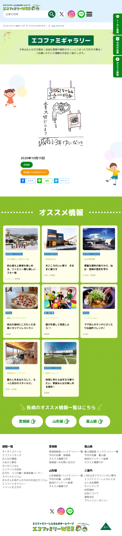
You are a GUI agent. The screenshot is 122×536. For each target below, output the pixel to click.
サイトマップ (91, 486)
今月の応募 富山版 (95, 455)
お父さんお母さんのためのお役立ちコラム (24, 480)
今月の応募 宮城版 (59, 455)
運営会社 (89, 497)
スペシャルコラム (11, 476)
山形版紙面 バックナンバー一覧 (66, 475)
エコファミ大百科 (11, 469)
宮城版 (24, 421)
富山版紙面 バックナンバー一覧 (101, 451)
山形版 (58, 421)
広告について (91, 493)
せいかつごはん (10, 465)
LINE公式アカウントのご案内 (100, 475)
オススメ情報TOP (58, 458)
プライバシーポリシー (96, 500)
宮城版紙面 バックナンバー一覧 (66, 451)
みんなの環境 (9, 458)
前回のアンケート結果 (61, 482)
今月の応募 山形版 (59, 479)
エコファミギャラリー (38, 26)
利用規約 (89, 489)
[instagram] (71, 16)
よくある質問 (91, 482)
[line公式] (70, 513)
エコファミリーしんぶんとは (99, 479)
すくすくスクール (11, 451)
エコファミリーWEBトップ (14, 26)
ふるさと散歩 (9, 462)
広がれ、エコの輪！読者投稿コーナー (22, 473)
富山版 (91, 421)
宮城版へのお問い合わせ (62, 462)
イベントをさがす (11, 487)
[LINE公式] (81, 16)
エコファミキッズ (11, 455)
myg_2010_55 (57, 26)
